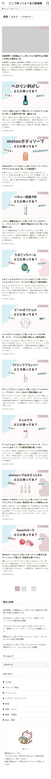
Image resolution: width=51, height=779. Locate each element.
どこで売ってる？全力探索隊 (25, 3)
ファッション (11, 693)
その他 (8, 682)
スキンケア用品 (12, 687)
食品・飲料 (10, 720)
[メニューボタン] (3, 3)
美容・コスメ (11, 709)
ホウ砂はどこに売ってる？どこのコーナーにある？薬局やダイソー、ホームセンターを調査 (25, 645)
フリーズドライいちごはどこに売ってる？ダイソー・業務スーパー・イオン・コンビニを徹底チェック (25, 628)
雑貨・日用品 (11, 714)
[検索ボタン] (47, 3)
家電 (7, 703)
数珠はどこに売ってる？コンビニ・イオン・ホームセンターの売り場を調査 (25, 637)
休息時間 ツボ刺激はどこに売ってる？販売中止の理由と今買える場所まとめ (25, 611)
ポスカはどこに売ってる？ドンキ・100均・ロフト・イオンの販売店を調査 (23, 619)
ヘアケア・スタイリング (15, 698)
